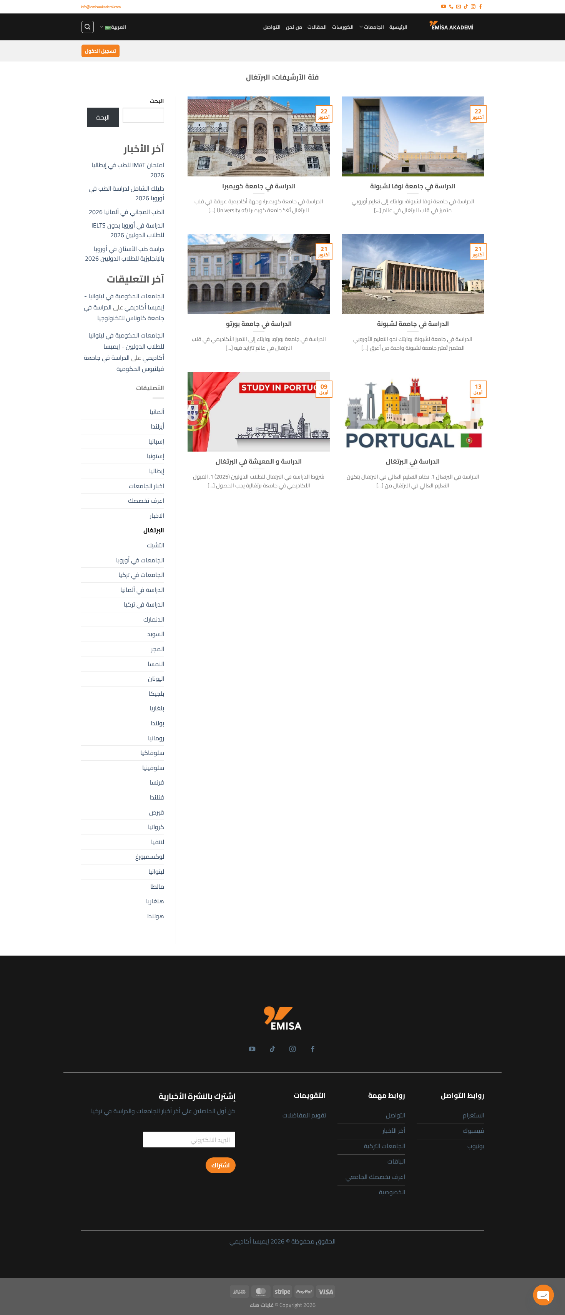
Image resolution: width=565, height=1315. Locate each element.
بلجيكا (156, 693)
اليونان (156, 678)
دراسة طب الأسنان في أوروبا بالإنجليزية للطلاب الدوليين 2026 (124, 253)
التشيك (155, 545)
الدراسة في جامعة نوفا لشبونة (412, 186)
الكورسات (343, 27)
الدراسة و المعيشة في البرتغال (259, 461)
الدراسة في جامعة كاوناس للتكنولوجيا (124, 312)
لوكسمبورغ (149, 856)
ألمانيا (157, 411)
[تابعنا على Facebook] (480, 7)
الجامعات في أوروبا (140, 560)
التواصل (272, 27)
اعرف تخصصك (146, 500)
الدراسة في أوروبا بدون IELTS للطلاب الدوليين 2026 (127, 230)
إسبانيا (156, 441)
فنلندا (157, 797)
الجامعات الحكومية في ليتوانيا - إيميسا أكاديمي (124, 301)
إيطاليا (156, 471)
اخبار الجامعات (146, 486)
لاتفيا (157, 842)
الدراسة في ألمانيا (142, 589)
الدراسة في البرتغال (413, 461)
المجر (157, 649)
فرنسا (157, 782)
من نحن (294, 27)
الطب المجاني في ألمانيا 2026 (126, 212)
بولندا (157, 723)
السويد (155, 634)
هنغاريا (155, 901)
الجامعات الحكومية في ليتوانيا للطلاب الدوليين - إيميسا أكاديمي (126, 346)
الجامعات (374, 27)
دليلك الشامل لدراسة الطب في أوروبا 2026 (126, 193)
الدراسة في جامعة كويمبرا (259, 186)
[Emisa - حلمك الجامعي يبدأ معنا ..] (451, 27)
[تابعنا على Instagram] (473, 7)
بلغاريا (157, 708)
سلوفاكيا (152, 752)
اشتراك (220, 1165)
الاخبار (157, 515)
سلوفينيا (153, 767)
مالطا (157, 886)
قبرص (156, 812)
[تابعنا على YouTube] (443, 7)
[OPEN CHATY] (543, 1295)
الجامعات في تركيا (141, 574)
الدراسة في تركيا (144, 604)
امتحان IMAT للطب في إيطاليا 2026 (127, 170)
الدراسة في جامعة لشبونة (413, 323)
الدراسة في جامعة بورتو (259, 323)
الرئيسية (398, 27)
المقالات (317, 27)
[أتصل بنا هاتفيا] (451, 7)
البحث (157, 100)
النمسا (156, 664)
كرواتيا (156, 827)
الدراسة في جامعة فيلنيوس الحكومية (124, 363)
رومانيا (156, 738)
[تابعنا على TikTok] (466, 7)
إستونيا (155, 456)
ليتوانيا (156, 871)
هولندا (155, 916)
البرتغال (153, 530)
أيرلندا (157, 426)
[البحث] (87, 27)
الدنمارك (153, 619)
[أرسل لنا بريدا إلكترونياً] (458, 7)
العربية (118, 27)
